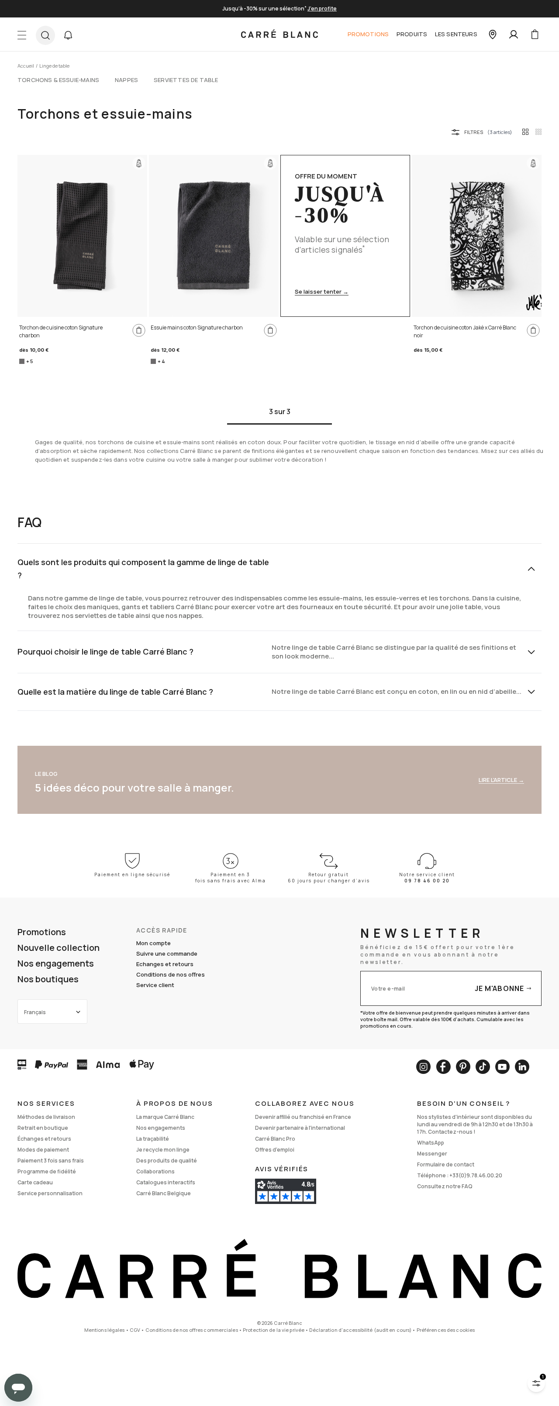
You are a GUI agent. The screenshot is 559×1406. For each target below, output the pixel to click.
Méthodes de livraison (46, 1117)
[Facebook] (443, 1067)
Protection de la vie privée (273, 1330)
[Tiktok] (483, 1067)
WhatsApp (430, 1142)
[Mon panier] (535, 34)
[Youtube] (502, 1067)
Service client (155, 985)
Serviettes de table (186, 80)
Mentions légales (104, 1330)
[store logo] (279, 34)
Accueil (25, 65)
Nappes (126, 80)
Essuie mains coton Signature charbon (197, 327)
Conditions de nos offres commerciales (191, 1330)
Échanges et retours (44, 1138)
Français (35, 1012)
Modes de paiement (43, 1149)
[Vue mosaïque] (538, 132)
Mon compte (153, 943)
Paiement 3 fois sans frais (50, 1160)
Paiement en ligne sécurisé (132, 874)
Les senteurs (456, 34)
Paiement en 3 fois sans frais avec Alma (230, 877)
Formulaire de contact (445, 1164)
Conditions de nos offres (170, 974)
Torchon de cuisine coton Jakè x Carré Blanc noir (465, 331)
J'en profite (322, 8)
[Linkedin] (522, 1067)
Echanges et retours (164, 964)
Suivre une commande (166, 953)
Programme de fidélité (46, 1171)
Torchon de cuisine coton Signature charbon (61, 331)
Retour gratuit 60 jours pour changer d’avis (329, 877)
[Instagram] (423, 1067)
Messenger (432, 1153)
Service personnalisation (50, 1193)
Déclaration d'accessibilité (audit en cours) (360, 1330)
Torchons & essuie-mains (58, 80)
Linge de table (54, 65)
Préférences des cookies (446, 1330)
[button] (68, 35)
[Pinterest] (463, 1067)
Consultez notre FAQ (445, 1186)
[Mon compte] (514, 34)
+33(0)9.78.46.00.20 (475, 1175)
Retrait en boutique (42, 1128)
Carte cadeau (35, 1182)
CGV (135, 1330)
